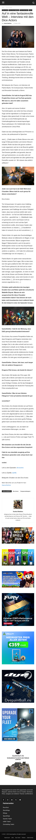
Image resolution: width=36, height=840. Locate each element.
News (30, 10)
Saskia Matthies (8, 23)
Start (3, 7)
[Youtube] (20, 799)
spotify (14, 473)
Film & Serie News (24, 10)
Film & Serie (9, 7)
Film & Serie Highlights (14, 10)
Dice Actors (15, 491)
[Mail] (11, 799)
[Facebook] (3, 799)
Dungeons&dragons (25, 491)
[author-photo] (18, 509)
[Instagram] (7, 799)
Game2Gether (6, 485)
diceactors (20, 467)
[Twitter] (16, 799)
